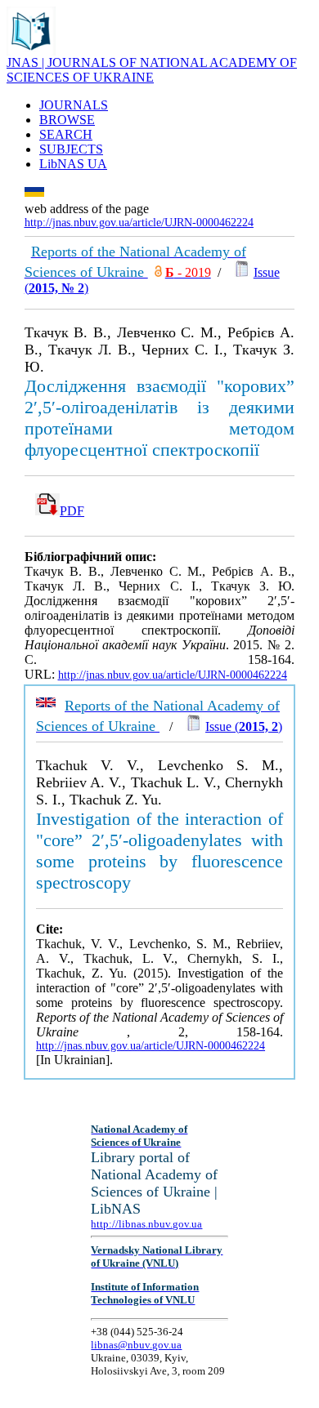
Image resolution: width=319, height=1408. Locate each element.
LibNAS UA (73, 164)
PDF (72, 511)
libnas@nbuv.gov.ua (136, 1345)
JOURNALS (73, 105)
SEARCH (65, 134)
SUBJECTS (71, 149)
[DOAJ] (158, 272)
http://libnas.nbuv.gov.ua (146, 1224)
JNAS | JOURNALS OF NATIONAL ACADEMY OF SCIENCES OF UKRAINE (152, 70)
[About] (31, 51)
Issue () (243, 726)
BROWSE (67, 120)
